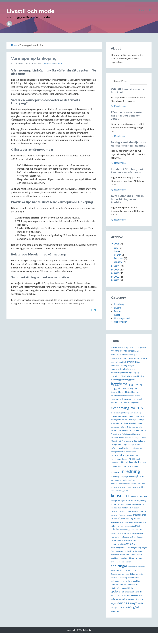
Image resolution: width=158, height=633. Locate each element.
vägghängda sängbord (119, 595)
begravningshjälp (118, 362)
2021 (116, 280)
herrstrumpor (116, 459)
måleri (113, 526)
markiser (120, 526)
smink (119, 555)
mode (138, 529)
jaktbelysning (131, 476)
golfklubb (135, 444)
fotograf (114, 441)
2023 (116, 273)
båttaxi (130, 358)
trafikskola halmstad (127, 584)
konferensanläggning (119, 491)
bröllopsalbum (129, 369)
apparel (121, 347)
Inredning (119, 303)
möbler (115, 529)
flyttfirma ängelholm (134, 427)
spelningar (119, 566)
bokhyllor (130, 366)
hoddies (125, 459)
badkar (113, 355)
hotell (132, 458)
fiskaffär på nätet (134, 420)
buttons (114, 380)
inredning (130, 471)
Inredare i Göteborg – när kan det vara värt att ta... (128, 171)
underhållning (128, 588)
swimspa (114, 578)
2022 (116, 276)
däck (135, 388)
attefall (115, 350)
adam (59, 63)
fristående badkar (139, 441)
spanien (128, 562)
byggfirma (119, 384)
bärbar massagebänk (131, 355)
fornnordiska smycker (133, 437)
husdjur (114, 466)
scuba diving (129, 551)
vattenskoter (116, 599)
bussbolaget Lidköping (119, 376)
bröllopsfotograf (117, 373)
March (117, 254)
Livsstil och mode (30, 11)
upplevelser (117, 591)
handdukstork (124, 448)
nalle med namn (128, 533)
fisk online (123, 420)
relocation (127, 543)
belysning (130, 361)
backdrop (137, 351)
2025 (116, 265)
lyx (123, 522)
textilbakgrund (117, 581)
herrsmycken (132, 455)
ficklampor (115, 420)
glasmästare (120, 444)
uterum (137, 591)
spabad (121, 562)
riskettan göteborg (134, 548)
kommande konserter (119, 480)
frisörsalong (126, 441)
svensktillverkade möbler (135, 574)
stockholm (142, 567)
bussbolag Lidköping (131, 373)
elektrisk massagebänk (130, 403)
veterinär (134, 599)
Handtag (129, 452)
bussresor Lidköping (136, 376)
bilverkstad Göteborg (119, 366)
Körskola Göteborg (138, 504)
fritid (113, 444)
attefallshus (127, 350)
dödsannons (134, 392)
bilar (138, 362)
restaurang (115, 548)
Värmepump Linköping (34, 58)
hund (143, 463)
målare (143, 522)
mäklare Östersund (132, 522)
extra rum (115, 413)
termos (136, 578)
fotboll (144, 437)
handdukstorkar (136, 448)
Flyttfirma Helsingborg (119, 430)
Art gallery (128, 347)
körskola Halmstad (118, 508)
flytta (121, 423)
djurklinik (126, 392)
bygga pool (131, 380)
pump (138, 540)
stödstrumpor (131, 570)
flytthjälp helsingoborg (137, 430)
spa (117, 562)
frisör (119, 441)
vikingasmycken (130, 603)
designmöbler (116, 392)
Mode (117, 311)
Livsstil (117, 307)
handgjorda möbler (118, 452)
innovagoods (115, 472)
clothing (130, 388)
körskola (128, 504)
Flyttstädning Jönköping (131, 434)
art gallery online (139, 347)
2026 (116, 243)
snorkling (114, 558)
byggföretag (135, 384)
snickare (125, 555)
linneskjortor (118, 518)
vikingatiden (116, 608)
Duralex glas (138, 399)
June (116, 251)
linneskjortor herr (133, 519)
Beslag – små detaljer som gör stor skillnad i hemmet (128, 144)
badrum (120, 355)
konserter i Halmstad (139, 496)
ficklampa (140, 416)
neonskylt (139, 533)
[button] (150, 10)
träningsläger (116, 588)
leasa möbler (126, 511)
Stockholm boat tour (118, 570)
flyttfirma (122, 427)
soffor (113, 562)
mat (137, 525)
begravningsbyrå (140, 358)
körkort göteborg (140, 501)
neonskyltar (115, 537)
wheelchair (115, 611)
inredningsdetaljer (118, 476)
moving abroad (116, 533)
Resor (117, 314)
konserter (120, 495)
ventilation (125, 599)
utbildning (129, 592)
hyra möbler (134, 466)
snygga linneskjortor (126, 558)
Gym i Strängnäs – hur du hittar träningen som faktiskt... (127, 199)
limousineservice (125, 515)
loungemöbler (116, 522)
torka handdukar (134, 581)
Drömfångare (116, 399)
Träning (138, 584)
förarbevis (115, 437)
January (118, 261)
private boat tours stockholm (125, 540)
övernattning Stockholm (135, 537)
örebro (123, 537)
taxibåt (130, 578)
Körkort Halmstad (117, 504)
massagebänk (129, 526)
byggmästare (119, 388)
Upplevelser (48, 63)
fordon (121, 437)
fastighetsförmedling (132, 413)
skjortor (114, 555)
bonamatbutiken (117, 369)
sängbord (120, 551)
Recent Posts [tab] (120, 81)
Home (141, 10)
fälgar (121, 413)
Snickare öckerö (136, 555)
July (116, 247)
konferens (132, 480)
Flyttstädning (116, 434)
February (119, 258)
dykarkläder (115, 403)
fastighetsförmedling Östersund (123, 416)
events (136, 407)
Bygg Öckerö (122, 380)
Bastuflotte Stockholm (119, 358)
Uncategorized (122, 318)
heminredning (119, 455)
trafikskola (115, 584)
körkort (130, 501)
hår (134, 452)
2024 (116, 269)
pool (112, 540)
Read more (120, 106)
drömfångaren (127, 399)
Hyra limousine (123, 466)
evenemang (120, 408)
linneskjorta (139, 514)
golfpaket (114, 448)
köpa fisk (124, 501)
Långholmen (116, 511)
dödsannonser (116, 396)
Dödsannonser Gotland (131, 396)
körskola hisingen (132, 508)
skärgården (138, 551)
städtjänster (132, 567)
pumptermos (116, 544)
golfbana (128, 444)
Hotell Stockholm (131, 462)
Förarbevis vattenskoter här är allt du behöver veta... (127, 115)
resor (135, 544)
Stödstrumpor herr (118, 574)
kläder (141, 476)
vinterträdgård (130, 607)
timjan (125, 581)
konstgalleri (115, 501)
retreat (123, 548)
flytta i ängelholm (130, 423)
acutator (114, 347)
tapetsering (122, 578)
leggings (134, 511)
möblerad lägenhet (127, 530)
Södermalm (139, 558)
